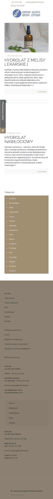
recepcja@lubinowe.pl (35, 2)
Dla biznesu (14, 212)
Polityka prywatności (12, 330)
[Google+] (30, 5)
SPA (10, 253)
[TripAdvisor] (40, 5)
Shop (11, 418)
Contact (12, 423)
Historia (12, 221)
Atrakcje (12, 198)
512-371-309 (17, 2)
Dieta (11, 207)
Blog (13, 5)
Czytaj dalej (41, 92)
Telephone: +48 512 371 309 (15, 439)
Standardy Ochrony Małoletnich (17, 349)
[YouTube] (33, 5)
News (11, 235)
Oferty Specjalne (11, 303)
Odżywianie (9, 298)
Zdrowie (12, 266)
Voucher (20, 5)
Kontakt (7, 321)
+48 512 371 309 (22, 381)
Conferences (14, 413)
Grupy (11, 216)
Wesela (12, 262)
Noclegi (7, 293)
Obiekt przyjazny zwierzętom (16, 344)
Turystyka (13, 257)
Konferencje (9, 312)
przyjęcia (12, 244)
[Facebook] (26, 5)
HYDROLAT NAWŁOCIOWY (18, 139)
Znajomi (12, 271)
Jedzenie (12, 226)
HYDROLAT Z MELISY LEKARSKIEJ (24, 62)
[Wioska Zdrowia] (26, 13)
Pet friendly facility (11, 357)
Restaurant (13, 408)
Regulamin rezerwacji (13, 339)
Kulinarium (13, 230)
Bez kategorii (14, 203)
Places (11, 239)
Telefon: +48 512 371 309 (14, 373)
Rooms (12, 403)
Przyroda (12, 248)
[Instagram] (37, 5)
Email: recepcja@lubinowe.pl (16, 385)
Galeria (7, 317)
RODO (7, 335)
